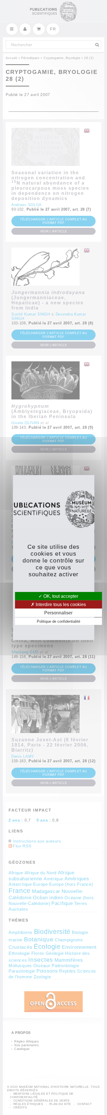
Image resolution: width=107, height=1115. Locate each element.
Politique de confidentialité (58, 621)
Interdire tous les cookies (60, 604)
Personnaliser (58, 612)
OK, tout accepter (60, 595)
